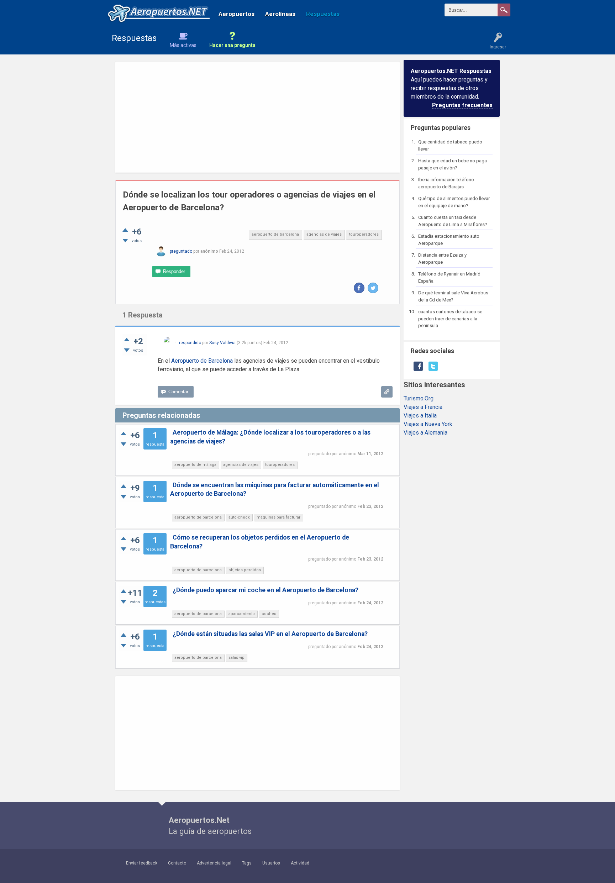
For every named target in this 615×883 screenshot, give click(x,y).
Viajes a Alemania (425, 432)
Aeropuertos (236, 13)
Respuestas (323, 13)
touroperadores (364, 234)
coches (269, 613)
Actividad (300, 863)
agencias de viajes (324, 234)
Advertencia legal (214, 863)
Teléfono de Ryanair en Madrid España (449, 277)
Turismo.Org (418, 398)
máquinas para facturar (278, 517)
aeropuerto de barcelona (275, 234)
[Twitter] (373, 288)
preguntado (181, 251)
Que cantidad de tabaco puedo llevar (450, 145)
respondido (190, 342)
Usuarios (271, 863)
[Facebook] (359, 288)
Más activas (183, 45)
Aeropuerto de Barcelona (202, 360)
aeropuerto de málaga (195, 464)
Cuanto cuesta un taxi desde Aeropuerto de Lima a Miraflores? (452, 221)
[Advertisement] (257, 117)
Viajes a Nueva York (428, 424)
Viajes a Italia (420, 415)
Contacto (177, 863)
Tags (247, 863)
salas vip (236, 657)
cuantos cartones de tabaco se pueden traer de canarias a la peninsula (450, 318)
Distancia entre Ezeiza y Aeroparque (442, 258)
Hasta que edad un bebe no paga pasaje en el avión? (452, 164)
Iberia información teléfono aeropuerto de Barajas (446, 183)
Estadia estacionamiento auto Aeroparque (448, 239)
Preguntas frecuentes (462, 105)
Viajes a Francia (423, 407)
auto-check (239, 517)
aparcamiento (241, 613)
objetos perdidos (244, 570)
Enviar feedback (141, 863)
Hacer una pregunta (232, 45)
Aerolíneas (280, 13)
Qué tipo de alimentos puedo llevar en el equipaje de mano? (454, 202)
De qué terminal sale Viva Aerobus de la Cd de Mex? (453, 296)
